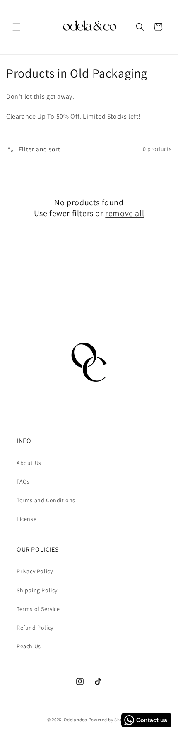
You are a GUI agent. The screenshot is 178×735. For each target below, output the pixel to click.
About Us (29, 463)
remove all (124, 213)
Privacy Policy (35, 571)
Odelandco (75, 720)
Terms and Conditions (46, 500)
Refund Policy (35, 627)
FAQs (23, 481)
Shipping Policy (37, 590)
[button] (16, 27)
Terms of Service (38, 609)
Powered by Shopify (110, 720)
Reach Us (29, 646)
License (26, 519)
